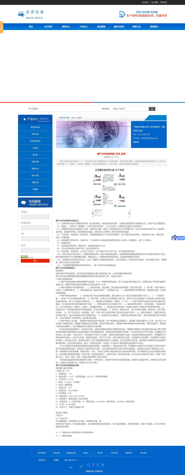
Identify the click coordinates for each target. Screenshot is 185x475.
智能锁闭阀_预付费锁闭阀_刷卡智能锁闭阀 (77, 432)
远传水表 (56, 453)
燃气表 (99, 453)
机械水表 (42, 460)
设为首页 (145, 2)
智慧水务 (129, 453)
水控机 (85, 453)
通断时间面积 (67, 436)
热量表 (79, 118)
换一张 (30, 258)
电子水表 (143, 453)
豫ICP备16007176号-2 (71, 464)
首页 (73, 118)
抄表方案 (114, 453)
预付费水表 (42, 453)
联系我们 (163, 2)
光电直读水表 (71, 453)
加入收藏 (154, 2)
